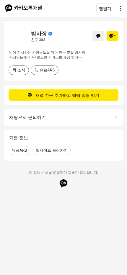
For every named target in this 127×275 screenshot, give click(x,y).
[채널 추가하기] (112, 36)
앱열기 (105, 8)
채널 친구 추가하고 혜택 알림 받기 (67, 95)
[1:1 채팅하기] (98, 36)
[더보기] (118, 8)
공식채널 (50, 33)
